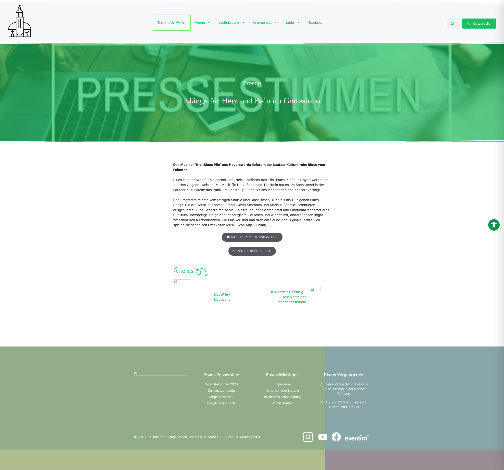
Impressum (283, 384)
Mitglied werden (221, 397)
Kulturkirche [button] (229, 22)
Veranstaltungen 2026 (221, 384)
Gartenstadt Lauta (221, 390)
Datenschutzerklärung (282, 390)
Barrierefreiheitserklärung (283, 397)
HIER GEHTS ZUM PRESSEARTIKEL (252, 237)
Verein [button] (200, 22)
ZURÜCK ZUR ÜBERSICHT (252, 251)
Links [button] (290, 22)
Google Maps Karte (221, 403)
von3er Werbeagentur (244, 437)
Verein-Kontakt (283, 403)
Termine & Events (171, 22)
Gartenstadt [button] (262, 22)
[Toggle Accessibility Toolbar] (494, 225)
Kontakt (315, 22)
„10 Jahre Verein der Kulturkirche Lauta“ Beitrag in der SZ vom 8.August (344, 389)
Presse (252, 83)
